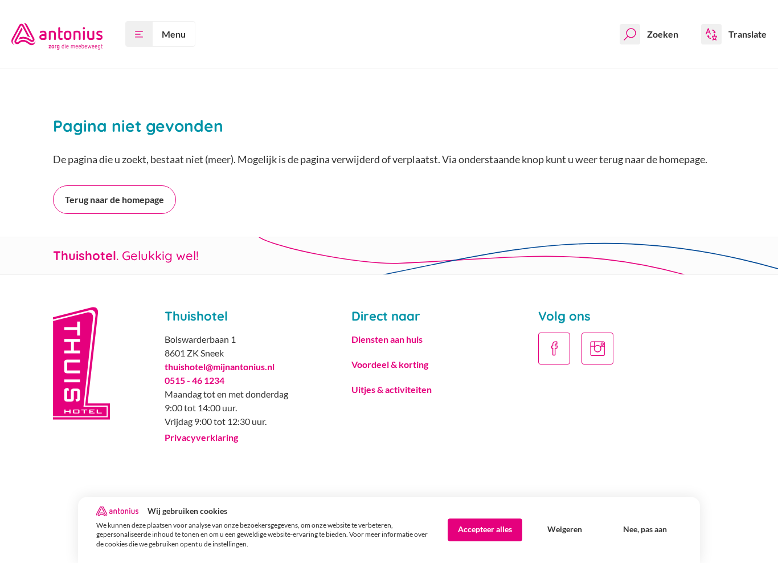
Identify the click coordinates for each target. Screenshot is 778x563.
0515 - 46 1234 (194, 380)
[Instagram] (597, 348)
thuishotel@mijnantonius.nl (220, 366)
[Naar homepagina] (57, 34)
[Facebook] (554, 348)
